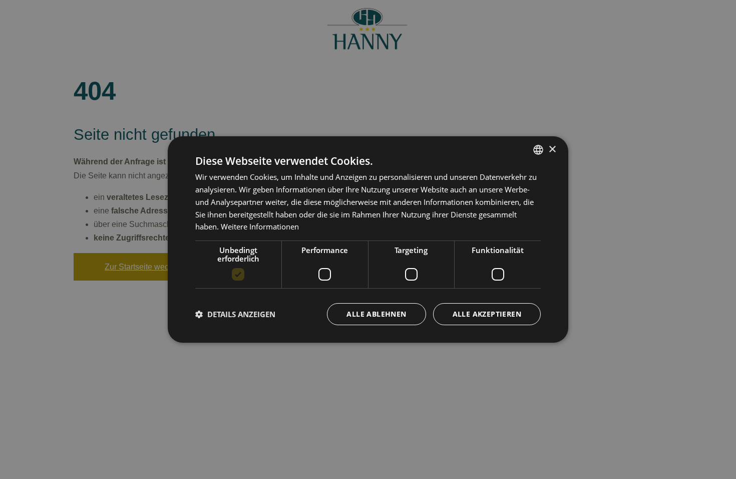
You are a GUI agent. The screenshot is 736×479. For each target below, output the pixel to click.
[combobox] (538, 150)
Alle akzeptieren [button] (487, 314)
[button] (235, 314)
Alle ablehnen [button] (376, 314)
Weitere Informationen (260, 226)
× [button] (552, 149)
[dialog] (368, 239)
